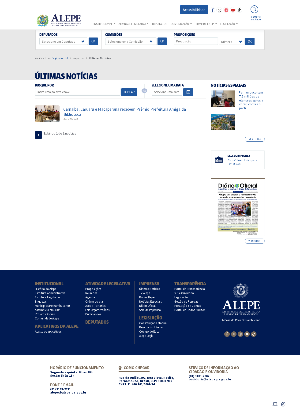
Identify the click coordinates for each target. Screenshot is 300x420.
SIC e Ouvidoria (184, 293)
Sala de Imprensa (150, 309)
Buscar (129, 92)
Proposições (184, 34)
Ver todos (254, 241)
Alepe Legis (146, 335)
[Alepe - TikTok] (254, 333)
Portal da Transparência (190, 288)
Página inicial (60, 58)
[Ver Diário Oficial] (237, 207)
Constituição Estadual (153, 323)
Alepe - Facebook (212, 10)
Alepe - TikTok (239, 10)
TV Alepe (144, 293)
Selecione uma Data (168, 85)
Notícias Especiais (150, 301)
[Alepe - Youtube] (247, 334)
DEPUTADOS (159, 24)
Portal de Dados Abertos (190, 309)
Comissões (113, 34)
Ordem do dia (94, 301)
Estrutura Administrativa (50, 293)
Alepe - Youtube (233, 10)
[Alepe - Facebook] (227, 334)
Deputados (48, 34)
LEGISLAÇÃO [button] (228, 24)
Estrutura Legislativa (47, 297)
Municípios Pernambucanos (52, 305)
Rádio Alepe (146, 297)
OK (93, 41)
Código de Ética (149, 331)
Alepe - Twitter (219, 10)
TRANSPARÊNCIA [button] (205, 24)
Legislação (150, 317)
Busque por (44, 85)
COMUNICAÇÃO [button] (180, 24)
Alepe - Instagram (226, 10)
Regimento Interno (151, 327)
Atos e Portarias (95, 305)
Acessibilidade (194, 9)
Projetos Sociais (45, 314)
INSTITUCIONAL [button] (103, 24)
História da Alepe (45, 288)
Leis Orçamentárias (97, 309)
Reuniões (91, 293)
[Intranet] (275, 404)
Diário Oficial (147, 305)
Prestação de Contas (188, 305)
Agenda (90, 297)
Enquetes (40, 301)
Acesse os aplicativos (48, 331)
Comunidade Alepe (47, 318)
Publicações (93, 314)
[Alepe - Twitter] (234, 333)
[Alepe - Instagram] (240, 333)
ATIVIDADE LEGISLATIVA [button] (132, 24)
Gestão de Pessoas (186, 301)
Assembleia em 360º (47, 309)
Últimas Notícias (149, 288)
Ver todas (255, 139)
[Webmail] (283, 404)
